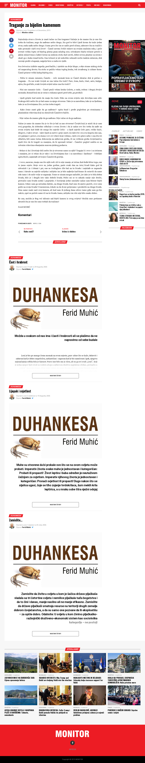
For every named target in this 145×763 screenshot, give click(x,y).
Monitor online (27, 32)
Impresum (72, 749)
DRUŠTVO (70, 5)
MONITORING (60, 5)
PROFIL (88, 5)
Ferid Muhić (26, 269)
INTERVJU (79, 5)
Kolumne (42, 5)
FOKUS (50, 5)
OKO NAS (96, 5)
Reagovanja (107, 5)
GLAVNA (33, 5)
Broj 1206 (37, 223)
